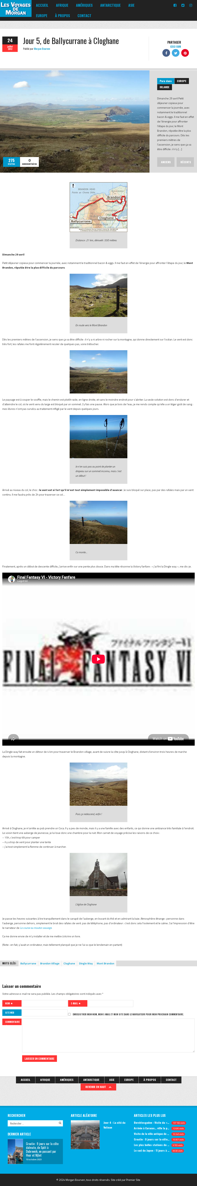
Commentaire (12, 1021)
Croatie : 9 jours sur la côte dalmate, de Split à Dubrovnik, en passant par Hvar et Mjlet (152, 1139)
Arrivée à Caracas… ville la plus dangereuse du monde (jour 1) (152, 1128)
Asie (131, 5)
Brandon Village (49, 963)
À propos (62, 15)
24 (10, 40)
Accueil (42, 5)
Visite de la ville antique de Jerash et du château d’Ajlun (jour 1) (152, 1134)
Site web (9, 1012)
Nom (7, 1003)
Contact (84, 15)
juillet (10, 46)
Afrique (62, 5)
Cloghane (69, 963)
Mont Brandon (105, 963)
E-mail (74, 1003)
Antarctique (110, 5)
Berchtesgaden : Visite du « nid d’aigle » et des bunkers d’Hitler (152, 1122)
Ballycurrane (28, 963)
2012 (10, 49)
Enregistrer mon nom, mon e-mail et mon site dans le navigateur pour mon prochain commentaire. (128, 1014)
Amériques (84, 5)
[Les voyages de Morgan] (16, 13)
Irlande (164, 87)
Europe (41, 15)
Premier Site (133, 1180)
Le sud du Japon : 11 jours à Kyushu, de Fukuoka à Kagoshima (152, 1150)
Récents (185, 162)
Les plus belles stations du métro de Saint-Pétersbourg (152, 1145)
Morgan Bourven (42, 49)
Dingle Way (86, 963)
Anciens (166, 162)
